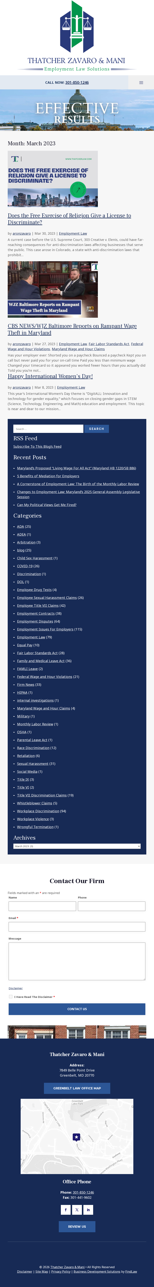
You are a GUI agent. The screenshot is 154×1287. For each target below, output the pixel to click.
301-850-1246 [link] (77, 82)
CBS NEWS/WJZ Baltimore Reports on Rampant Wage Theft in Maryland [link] (72, 329)
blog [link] (20, 550)
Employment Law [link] (73, 233)
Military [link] (23, 716)
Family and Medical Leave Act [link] (41, 661)
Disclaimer (16, 988)
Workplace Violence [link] (33, 819)
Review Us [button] (77, 1226)
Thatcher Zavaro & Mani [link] (67, 1267)
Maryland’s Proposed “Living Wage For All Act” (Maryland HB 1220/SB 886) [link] (76, 468)
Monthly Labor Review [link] (35, 724)
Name (13, 897)
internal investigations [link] (35, 700)
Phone (82, 897)
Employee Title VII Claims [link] (38, 605)
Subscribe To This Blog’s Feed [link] (37, 446)
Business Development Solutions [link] (97, 1271)
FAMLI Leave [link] (27, 668)
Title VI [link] (23, 787)
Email (13, 918)
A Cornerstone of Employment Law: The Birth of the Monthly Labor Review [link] (78, 484)
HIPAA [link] (22, 692)
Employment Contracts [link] (36, 613)
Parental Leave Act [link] (32, 740)
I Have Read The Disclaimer (34, 997)
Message (15, 938)
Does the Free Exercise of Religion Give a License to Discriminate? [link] (69, 219)
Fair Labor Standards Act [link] (109, 344)
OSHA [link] (21, 732)
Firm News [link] (25, 684)
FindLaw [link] (131, 1271)
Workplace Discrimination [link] (38, 811)
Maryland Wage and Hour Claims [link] (78, 349)
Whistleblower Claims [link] (34, 803)
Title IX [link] (23, 779)
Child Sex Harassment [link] (35, 558)
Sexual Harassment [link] (32, 763)
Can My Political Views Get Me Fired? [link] (46, 505)
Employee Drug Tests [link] (34, 589)
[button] (141, 82)
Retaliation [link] (26, 755)
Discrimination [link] (29, 574)
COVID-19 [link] (24, 566)
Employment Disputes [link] (35, 621)
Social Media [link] (27, 771)
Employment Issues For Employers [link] (45, 629)
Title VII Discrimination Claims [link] (42, 795)
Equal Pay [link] (24, 645)
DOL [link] (20, 582)
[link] (53, 204)
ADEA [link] (21, 534)
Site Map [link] (41, 1271)
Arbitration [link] (26, 542)
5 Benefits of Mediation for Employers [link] (48, 476)
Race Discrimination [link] (33, 748)
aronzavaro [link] (22, 233)
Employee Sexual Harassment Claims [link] (47, 597)
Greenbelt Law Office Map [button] (77, 1088)
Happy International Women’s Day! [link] (50, 376)
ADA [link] (20, 526)
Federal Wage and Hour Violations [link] (44, 676)
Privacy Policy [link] (60, 1271)
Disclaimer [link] (24, 1271)
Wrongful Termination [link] (35, 827)
